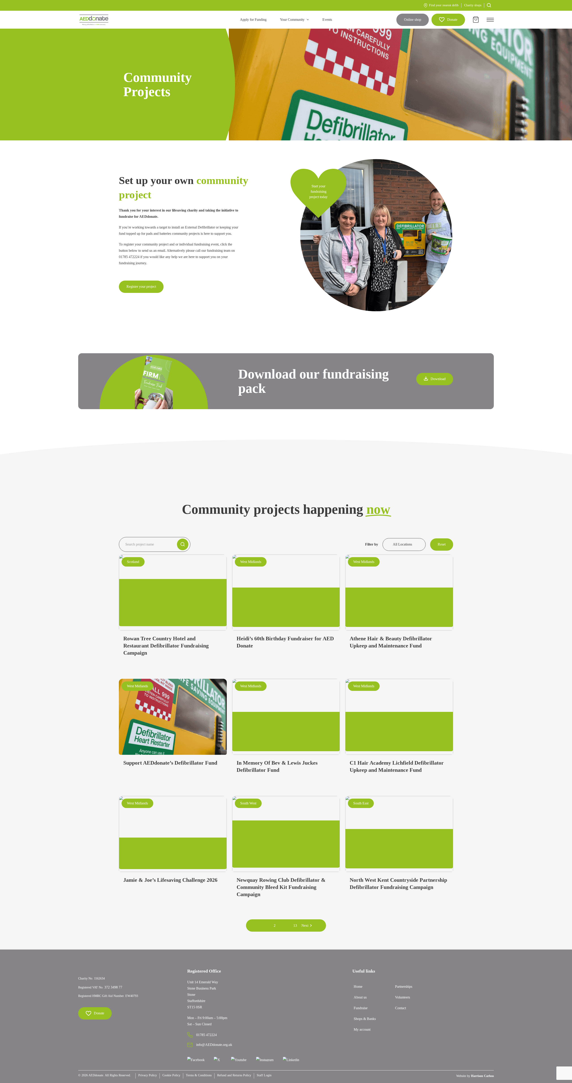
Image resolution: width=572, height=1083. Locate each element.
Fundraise (361, 1008)
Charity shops (472, 5)
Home (358, 986)
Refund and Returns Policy (234, 1075)
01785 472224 (206, 1035)
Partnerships (403, 986)
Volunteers (402, 997)
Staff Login (264, 1075)
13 (295, 925)
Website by (475, 1076)
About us (360, 997)
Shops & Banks (365, 1019)
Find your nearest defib (443, 5)
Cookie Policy (171, 1075)
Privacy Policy (147, 1075)
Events (327, 19)
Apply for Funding (253, 19)
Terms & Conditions (199, 1075)
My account (362, 1029)
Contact (400, 1008)
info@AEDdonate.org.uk (214, 1045)
